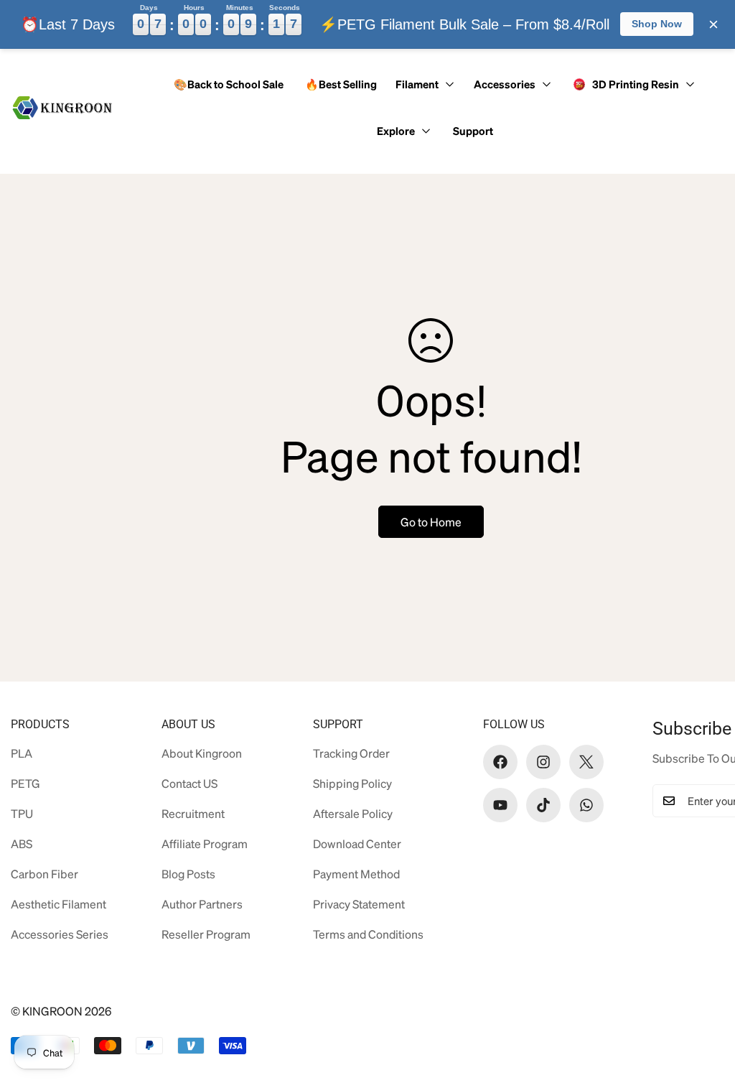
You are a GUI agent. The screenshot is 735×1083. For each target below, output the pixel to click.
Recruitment (193, 813)
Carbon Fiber (44, 873)
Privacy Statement (359, 903)
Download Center (357, 843)
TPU (22, 813)
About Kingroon (201, 753)
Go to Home (431, 521)
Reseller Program (206, 934)
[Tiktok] (543, 805)
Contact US (189, 783)
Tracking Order (351, 753)
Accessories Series (59, 934)
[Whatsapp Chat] (586, 805)
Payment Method (356, 873)
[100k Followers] (543, 762)
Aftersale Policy (353, 813)
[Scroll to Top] (701, 1004)
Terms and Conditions (368, 934)
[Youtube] (500, 805)
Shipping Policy (352, 783)
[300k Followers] (500, 762)
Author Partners (202, 903)
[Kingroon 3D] (63, 107)
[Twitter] (586, 762)
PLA (21, 753)
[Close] (713, 24)
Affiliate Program (204, 843)
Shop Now (657, 23)
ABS (21, 843)
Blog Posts (188, 873)
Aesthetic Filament (58, 903)
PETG (25, 783)
